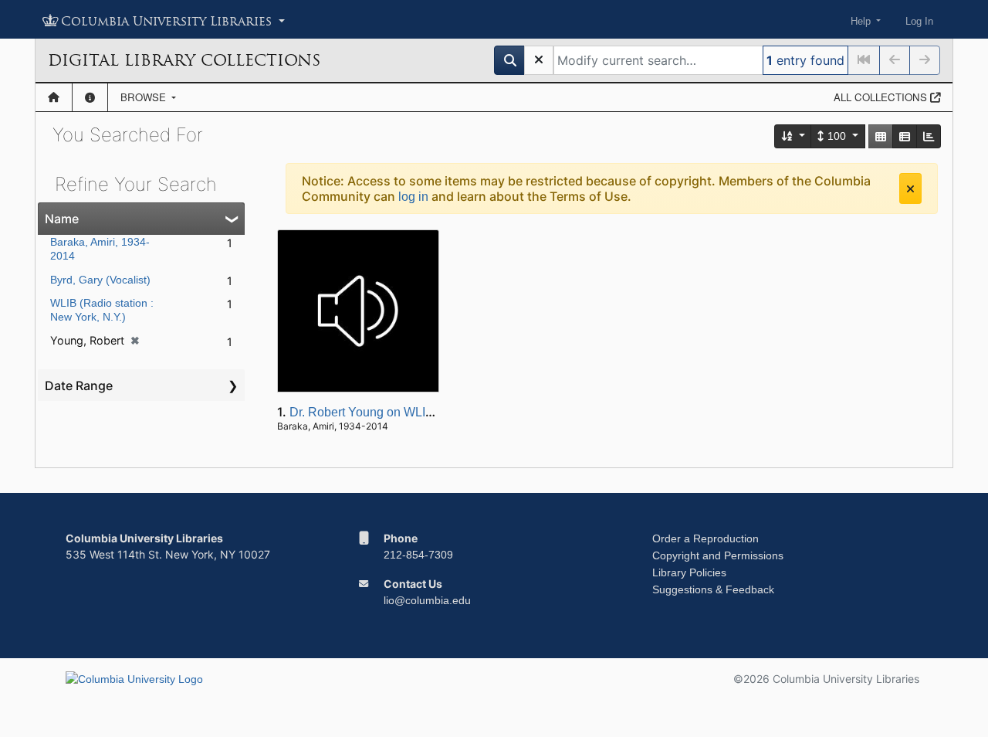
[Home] (54, 97)
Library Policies (689, 572)
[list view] (904, 136)
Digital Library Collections (184, 60)
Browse (144, 97)
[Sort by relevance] (793, 136)
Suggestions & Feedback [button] (713, 589)
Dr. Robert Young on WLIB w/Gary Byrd (396, 412)
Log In (919, 21)
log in (413, 196)
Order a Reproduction (705, 538)
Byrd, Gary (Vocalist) (100, 279)
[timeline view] (928, 136)
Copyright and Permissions (717, 555)
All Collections (882, 97)
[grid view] (880, 136)
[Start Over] (538, 60)
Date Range (79, 385)
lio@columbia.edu (427, 600)
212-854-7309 (418, 555)
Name (62, 218)
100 (836, 136)
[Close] (910, 188)
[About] (90, 97)
